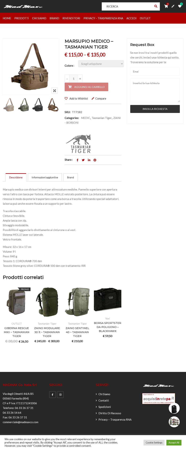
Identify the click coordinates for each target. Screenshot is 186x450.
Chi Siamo (39, 18)
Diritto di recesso (109, 413)
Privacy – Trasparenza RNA (103, 18)
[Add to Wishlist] (16, 309)
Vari (107, 318)
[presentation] (5, 326)
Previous (10, 105)
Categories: (72, 117)
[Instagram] (60, 394)
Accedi (131, 18)
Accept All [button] (174, 442)
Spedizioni (104, 406)
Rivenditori (71, 18)
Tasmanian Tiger (102, 117)
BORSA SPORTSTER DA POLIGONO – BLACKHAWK (107, 327)
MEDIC (85, 117)
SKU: (67, 112)
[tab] (15, 177)
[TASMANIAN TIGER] (79, 143)
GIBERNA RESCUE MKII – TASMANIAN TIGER (16, 332)
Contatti (103, 400)
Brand (54, 18)
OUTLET (145, 18)
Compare (100, 98)
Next (51, 105)
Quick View (7, 317)
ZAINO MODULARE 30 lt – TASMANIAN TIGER (47, 332)
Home (7, 18)
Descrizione (16, 177)
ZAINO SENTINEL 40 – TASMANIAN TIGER (77, 332)
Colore (69, 65)
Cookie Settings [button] (154, 442)
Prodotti (21, 18)
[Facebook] (52, 394)
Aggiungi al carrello (89, 86)
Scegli (7, 309)
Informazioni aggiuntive (45, 177)
